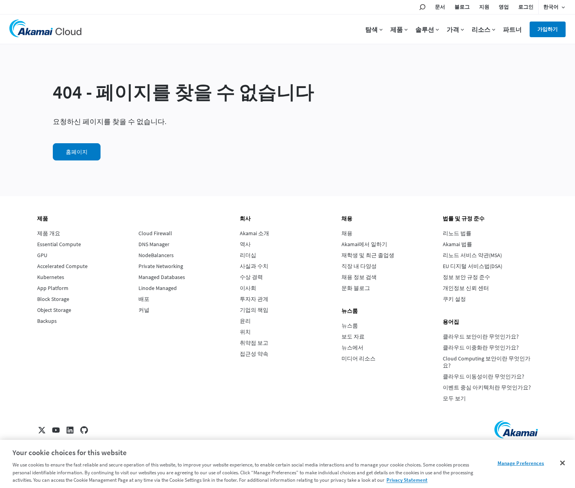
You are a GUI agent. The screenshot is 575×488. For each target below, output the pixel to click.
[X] (42, 430)
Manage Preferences (521, 463)
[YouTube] (56, 430)
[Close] (562, 463)
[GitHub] (84, 430)
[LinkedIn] (70, 430)
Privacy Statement (407, 480)
